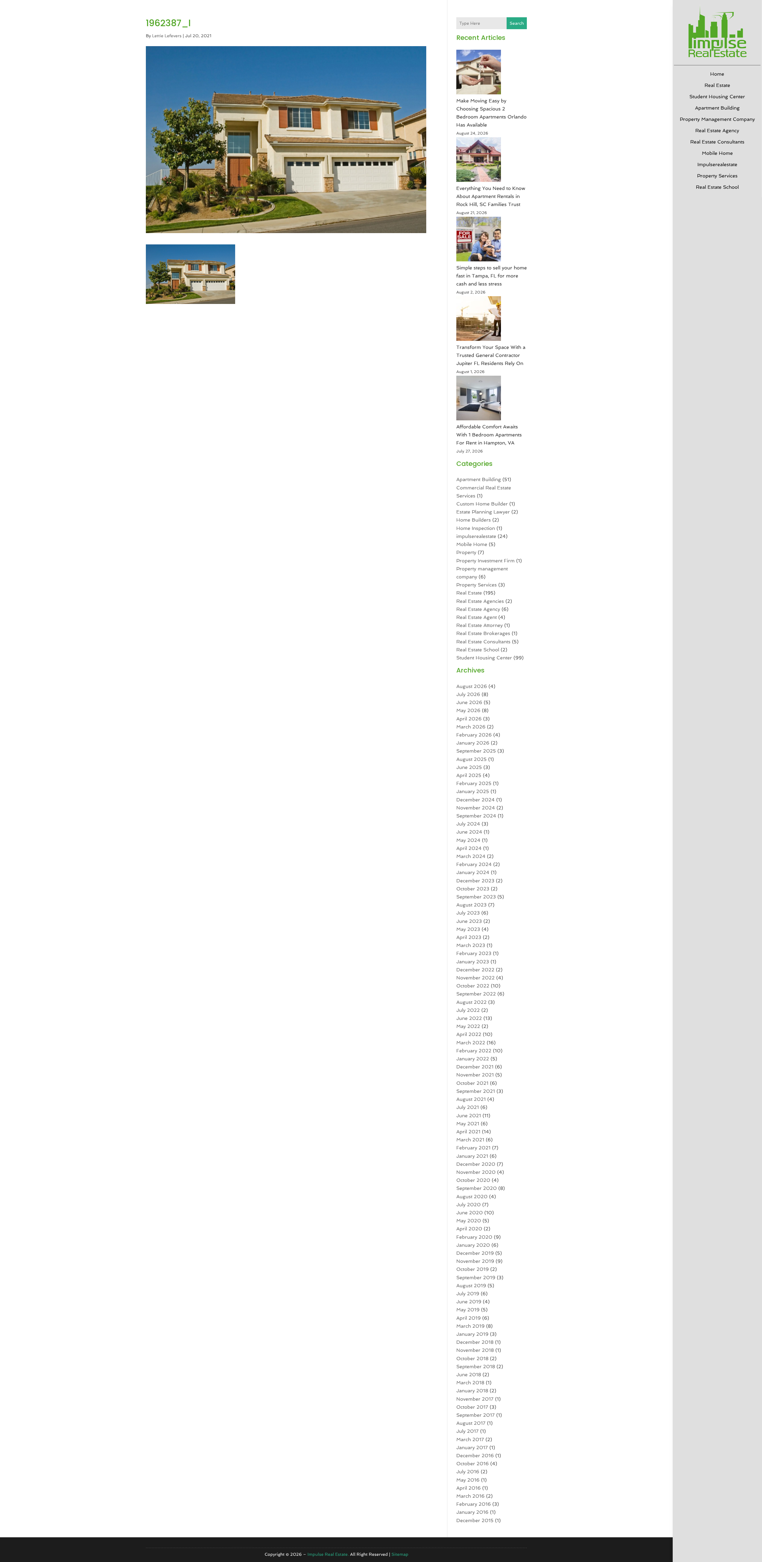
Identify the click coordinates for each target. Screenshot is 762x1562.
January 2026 (472, 743)
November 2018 (475, 1350)
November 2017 (475, 1399)
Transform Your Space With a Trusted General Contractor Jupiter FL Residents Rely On (490, 355)
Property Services (717, 176)
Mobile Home (717, 153)
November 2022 (475, 978)
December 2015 (475, 1520)
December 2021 (475, 1067)
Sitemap (399, 1554)
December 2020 (475, 1164)
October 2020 (473, 1180)
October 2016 (472, 1463)
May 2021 (467, 1123)
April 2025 (468, 775)
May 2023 (468, 929)
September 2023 (476, 897)
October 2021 (472, 1083)
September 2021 (475, 1091)
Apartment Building (717, 108)
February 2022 (473, 1051)
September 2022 (476, 994)
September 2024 (476, 816)
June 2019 (468, 1301)
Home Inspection (475, 528)
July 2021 (467, 1107)
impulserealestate (717, 164)
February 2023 (473, 953)
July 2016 (467, 1471)
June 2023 (469, 921)
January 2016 (472, 1512)
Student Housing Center (717, 96)
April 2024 (469, 848)
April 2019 (468, 1318)
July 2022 (468, 1010)
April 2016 (468, 1488)
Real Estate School (717, 187)
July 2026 (468, 694)
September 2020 (476, 1188)
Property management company (717, 119)
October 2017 (472, 1407)
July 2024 (468, 824)
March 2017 (470, 1439)
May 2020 (468, 1221)
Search (517, 23)
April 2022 (468, 1034)
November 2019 (475, 1261)
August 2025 (471, 759)
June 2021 (468, 1115)
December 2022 (475, 970)
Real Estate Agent (476, 617)
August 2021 (471, 1099)
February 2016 (473, 1504)
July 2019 (467, 1293)
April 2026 (469, 719)
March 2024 (470, 856)
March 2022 (470, 1043)
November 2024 (475, 808)
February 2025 (473, 783)
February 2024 (474, 864)
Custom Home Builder (482, 504)
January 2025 (472, 791)
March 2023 (470, 945)
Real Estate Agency (717, 130)
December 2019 (475, 1253)
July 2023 (468, 913)
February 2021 (473, 1148)
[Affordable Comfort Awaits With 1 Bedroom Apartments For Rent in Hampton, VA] (478, 399)
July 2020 (468, 1204)
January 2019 (472, 1334)
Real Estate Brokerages (483, 633)
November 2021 (475, 1075)
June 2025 (469, 767)
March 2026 (470, 727)
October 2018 (472, 1358)
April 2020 (469, 1229)
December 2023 (475, 881)
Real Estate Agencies (480, 601)
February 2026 (474, 735)
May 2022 (468, 1026)
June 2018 (468, 1374)
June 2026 (469, 702)
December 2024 (475, 800)
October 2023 (472, 889)
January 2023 (472, 962)
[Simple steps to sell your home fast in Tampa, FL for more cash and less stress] (478, 240)
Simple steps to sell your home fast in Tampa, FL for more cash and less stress (491, 276)
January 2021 (472, 1156)
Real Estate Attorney (479, 625)
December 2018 (475, 1342)
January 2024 (472, 872)
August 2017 (470, 1423)
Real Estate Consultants (717, 142)
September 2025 (476, 751)
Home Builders (473, 520)
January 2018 (472, 1391)
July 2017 (467, 1431)
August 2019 (471, 1285)
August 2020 (472, 1196)
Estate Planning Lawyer (483, 512)
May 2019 (468, 1310)
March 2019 (470, 1326)
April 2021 (468, 1132)
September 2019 (475, 1277)
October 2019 (472, 1269)
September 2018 (475, 1366)
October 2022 (472, 986)
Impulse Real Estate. (328, 1554)
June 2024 (469, 832)
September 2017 (475, 1415)
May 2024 (468, 840)
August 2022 (471, 1002)
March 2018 (470, 1382)
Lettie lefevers (167, 35)
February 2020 (474, 1237)
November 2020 (476, 1172)
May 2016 (468, 1480)
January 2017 (472, 1447)
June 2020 (469, 1212)
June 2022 (469, 1018)
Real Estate (717, 85)
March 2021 (470, 1140)
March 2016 (470, 1496)
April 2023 (468, 937)
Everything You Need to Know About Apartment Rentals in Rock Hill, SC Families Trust (490, 196)
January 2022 (472, 1059)
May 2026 (468, 710)
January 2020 (473, 1245)
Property (466, 552)
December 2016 (475, 1455)
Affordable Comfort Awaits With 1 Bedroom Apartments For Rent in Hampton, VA (489, 435)
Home (717, 74)
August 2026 (471, 686)
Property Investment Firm (485, 561)
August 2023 (471, 905)
